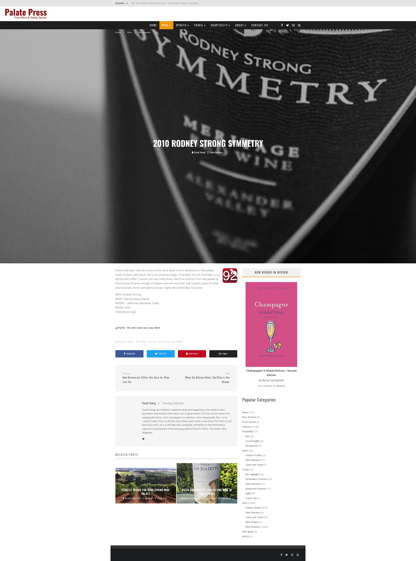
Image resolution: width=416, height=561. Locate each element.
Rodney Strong (167, 341)
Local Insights (252, 440)
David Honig (199, 152)
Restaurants (251, 445)
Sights (248, 493)
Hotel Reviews (252, 483)
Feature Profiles (253, 455)
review (153, 341)
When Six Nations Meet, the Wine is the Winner (207, 378)
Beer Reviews (249, 417)
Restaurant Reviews (255, 488)
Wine (165, 25)
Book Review (249, 421)
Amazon (280, 385)
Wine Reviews (216, 152)
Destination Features (256, 479)
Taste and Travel (254, 464)
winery (245, 536)
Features (246, 426)
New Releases (252, 460)
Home (153, 25)
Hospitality (219, 25)
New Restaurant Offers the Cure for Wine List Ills (146, 378)
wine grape (248, 531)
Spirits (181, 25)
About (239, 25)
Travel (198, 25)
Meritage (141, 341)
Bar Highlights (252, 474)
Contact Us (259, 25)
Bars (247, 436)
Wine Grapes (252, 521)
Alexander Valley (125, 341)
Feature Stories (253, 507)
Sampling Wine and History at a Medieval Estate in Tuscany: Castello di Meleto (173, 3)
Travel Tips (251, 498)
